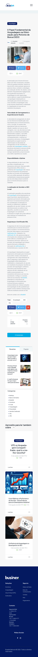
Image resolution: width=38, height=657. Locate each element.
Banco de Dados (14, 397)
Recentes (12, 349)
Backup (11, 395)
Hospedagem (12, 23)
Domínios (12, 402)
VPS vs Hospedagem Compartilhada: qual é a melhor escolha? (19, 449)
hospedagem (19, 169)
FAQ (24, 597)
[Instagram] (20, 638)
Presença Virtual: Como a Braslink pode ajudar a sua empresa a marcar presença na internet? (12, 370)
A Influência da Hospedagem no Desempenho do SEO (19, 544)
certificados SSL (12, 233)
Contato (25, 594)
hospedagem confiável (21, 146)
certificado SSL (11, 235)
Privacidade (12, 409)
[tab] (12, 349)
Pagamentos (26, 600)
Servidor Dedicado (14, 411)
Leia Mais (10, 467)
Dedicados (8, 595)
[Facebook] (17, 638)
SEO (24, 300)
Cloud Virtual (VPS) (10, 593)
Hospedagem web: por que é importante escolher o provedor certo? (13, 357)
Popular (26, 349)
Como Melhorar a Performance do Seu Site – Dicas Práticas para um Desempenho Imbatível (19, 500)
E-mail (11, 404)
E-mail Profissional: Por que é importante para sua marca (13, 380)
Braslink (25, 277)
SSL (10, 303)
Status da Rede (27, 587)
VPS (10, 416)
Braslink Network (10, 649)
